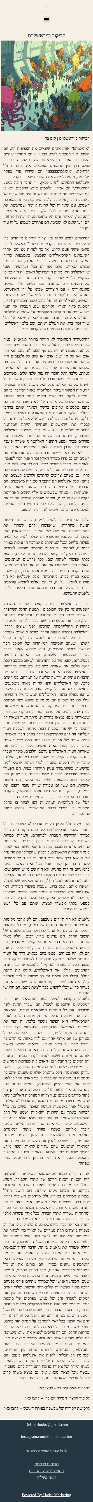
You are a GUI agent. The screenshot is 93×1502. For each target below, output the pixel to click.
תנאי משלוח (46, 1477)
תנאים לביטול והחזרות (46, 1470)
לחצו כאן (46, 1388)
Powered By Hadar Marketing (46, 1495)
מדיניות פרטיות (47, 1464)
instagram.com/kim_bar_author (46, 1436)
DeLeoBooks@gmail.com (46, 1424)
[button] (46, 19)
